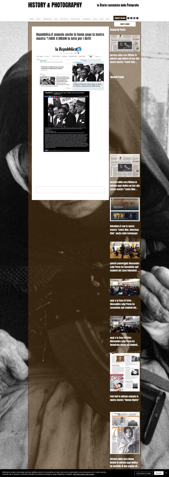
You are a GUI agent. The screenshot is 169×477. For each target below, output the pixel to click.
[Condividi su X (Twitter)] (43, 163)
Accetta (159, 473)
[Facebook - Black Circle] (128, 18)
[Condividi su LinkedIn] (48, 163)
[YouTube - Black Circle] (134, 18)
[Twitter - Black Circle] (131, 18)
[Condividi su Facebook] (37, 163)
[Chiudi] (166, 473)
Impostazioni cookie (143, 473)
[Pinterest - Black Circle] (137, 18)
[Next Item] (136, 43)
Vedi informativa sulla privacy (83, 474)
